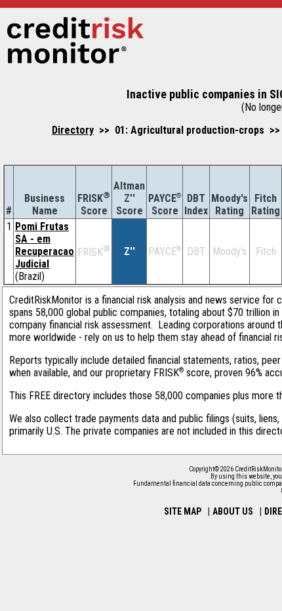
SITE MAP (182, 511)
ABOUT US (232, 511)
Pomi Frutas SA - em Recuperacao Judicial (44, 245)
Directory (73, 130)
